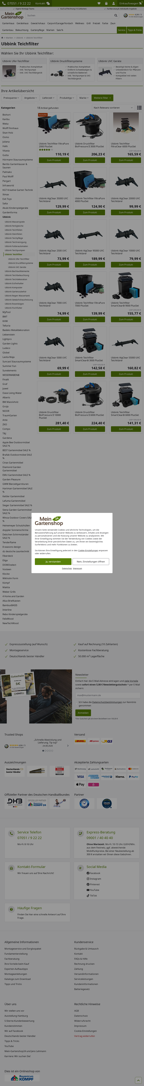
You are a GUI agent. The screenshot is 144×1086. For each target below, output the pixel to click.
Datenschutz (67, 568)
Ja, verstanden (53, 561)
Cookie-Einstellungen (88, 550)
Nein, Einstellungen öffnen (91, 561)
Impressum (77, 568)
